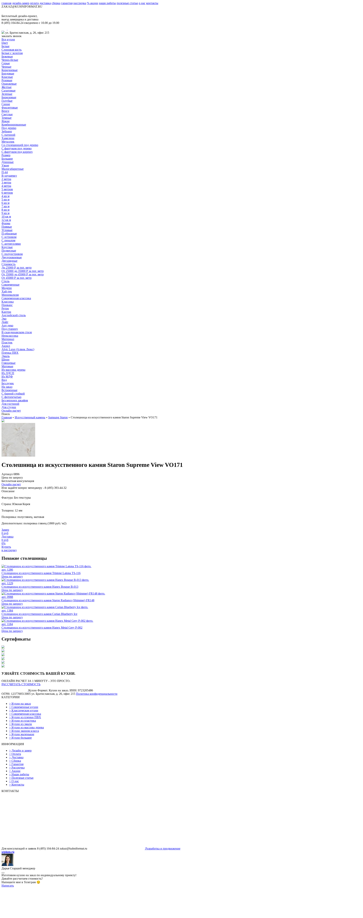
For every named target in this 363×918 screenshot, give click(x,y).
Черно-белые (10, 59)
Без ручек (8, 383)
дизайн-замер (20, 3)
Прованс (7, 305)
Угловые (7, 230)
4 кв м (5, 196)
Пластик (7, 342)
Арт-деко (7, 325)
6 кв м (5, 202)
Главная (7, 417)
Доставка (16, 757)
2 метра (6, 179)
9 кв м (5, 213)
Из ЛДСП (8, 373)
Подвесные (9, 250)
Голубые (7, 100)
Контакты (16, 784)
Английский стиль (14, 315)
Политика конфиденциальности (96, 693)
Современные (10, 284)
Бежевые (7, 56)
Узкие (5, 165)
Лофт (5, 322)
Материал (8, 339)
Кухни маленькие (21, 734)
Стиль (5, 281)
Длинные (8, 162)
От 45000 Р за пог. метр (17, 277)
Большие (7, 158)
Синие (6, 104)
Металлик (8, 141)
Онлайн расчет (11, 410)
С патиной (8, 134)
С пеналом (8, 240)
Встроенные (9, 390)
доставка (45, 3)
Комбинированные (14, 124)
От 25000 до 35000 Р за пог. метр (23, 271)
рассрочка (79, 3)
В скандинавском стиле (17, 332)
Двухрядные (9, 260)
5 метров (7, 189)
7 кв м (5, 206)
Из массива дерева (13, 369)
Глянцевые (9, 363)
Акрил (6, 345)
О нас (14, 781)
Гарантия (16, 764)
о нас (142, 3)
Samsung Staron (58, 417)
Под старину (10, 328)
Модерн (7, 288)
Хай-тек (7, 291)
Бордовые (8, 73)
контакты (152, 3)
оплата (34, 3)
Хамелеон (8, 138)
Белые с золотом (12, 53)
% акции (92, 3)
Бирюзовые (9, 97)
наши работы (107, 3)
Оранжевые (9, 83)
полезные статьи (127, 3)
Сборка (15, 760)
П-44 (5, 172)
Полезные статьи (21, 777)
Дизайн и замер (20, 750)
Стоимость (9, 264)
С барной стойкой (13, 393)
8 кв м (5, 209)
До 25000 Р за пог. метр (17, 267)
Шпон (5, 359)
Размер (6, 155)
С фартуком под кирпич (17, 151)
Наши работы (19, 774)
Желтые (7, 87)
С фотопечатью (11, 397)
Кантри (6, 311)
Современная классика (16, 298)
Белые (5, 46)
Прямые (7, 226)
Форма (6, 223)
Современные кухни (23, 707)
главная (6, 3)
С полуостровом (12, 254)
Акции (14, 771)
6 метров (7, 192)
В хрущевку (9, 175)
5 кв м (5, 199)
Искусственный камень (30, 417)
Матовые (7, 366)
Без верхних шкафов (15, 400)
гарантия (67, 3)
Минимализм (10, 294)
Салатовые (9, 90)
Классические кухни (23, 710)
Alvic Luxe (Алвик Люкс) (18, 349)
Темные (7, 117)
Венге (5, 111)
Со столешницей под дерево (20, 145)
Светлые (7, 114)
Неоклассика (10, 335)
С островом (9, 237)
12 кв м (6, 220)
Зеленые (7, 94)
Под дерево (9, 128)
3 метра (6, 182)
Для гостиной (10, 403)
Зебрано (7, 131)
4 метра (6, 185)
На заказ (7, 386)
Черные (6, 66)
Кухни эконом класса (24, 730)
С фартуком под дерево (17, 148)
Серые (6, 63)
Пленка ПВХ (10, 352)
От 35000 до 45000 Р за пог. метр (23, 274)
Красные (7, 77)
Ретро (5, 308)
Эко (4, 318)
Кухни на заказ (20, 703)
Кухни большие (20, 737)
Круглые (7, 247)
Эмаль (6, 356)
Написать (8, 885)
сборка (56, 3)
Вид (4, 380)
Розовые (7, 80)
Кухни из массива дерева (26, 727)
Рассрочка (17, 767)
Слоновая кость (12, 49)
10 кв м (6, 216)
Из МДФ (7, 376)
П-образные (9, 233)
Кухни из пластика (22, 720)
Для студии (9, 407)
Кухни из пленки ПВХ (25, 717)
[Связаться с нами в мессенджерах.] (30, 914)
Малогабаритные (13, 168)
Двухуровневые (12, 257)
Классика (8, 301)
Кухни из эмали (20, 724)
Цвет (5, 42)
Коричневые (10, 70)
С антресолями (11, 243)
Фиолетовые (10, 107)
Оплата (15, 754)
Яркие (6, 121)
